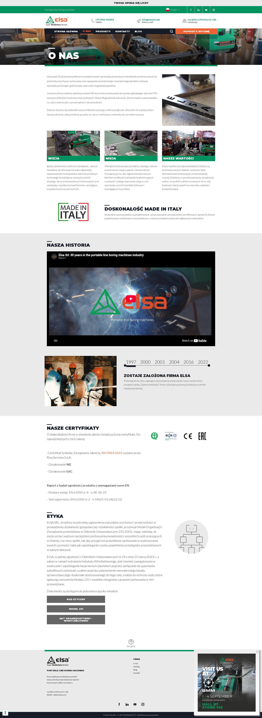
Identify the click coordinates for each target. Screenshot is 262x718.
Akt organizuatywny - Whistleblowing (75, 619)
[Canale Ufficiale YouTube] (206, 10)
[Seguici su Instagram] (214, 10)
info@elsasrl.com (151, 19)
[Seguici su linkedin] (198, 10)
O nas (87, 31)
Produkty (103, 31)
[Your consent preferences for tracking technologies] (5, 713)
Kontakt (136, 673)
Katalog (136, 666)
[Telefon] (92, 21)
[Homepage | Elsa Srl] (57, 21)
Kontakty (122, 31)
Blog (138, 31)
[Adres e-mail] (139, 21)
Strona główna (66, 31)
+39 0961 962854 (104, 19)
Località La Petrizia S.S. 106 (202, 19)
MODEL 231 (76, 608)
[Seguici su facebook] (191, 10)
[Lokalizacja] (184, 21)
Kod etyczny (76, 599)
